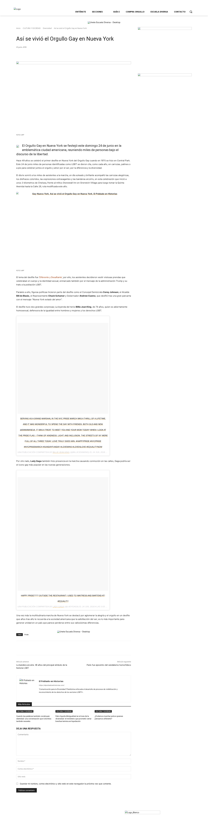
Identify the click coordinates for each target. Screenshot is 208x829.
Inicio (18, 28)
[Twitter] (198, 5)
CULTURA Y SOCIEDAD (32, 28)
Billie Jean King (61, 452)
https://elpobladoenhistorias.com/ (51, 685)
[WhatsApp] (56, 54)
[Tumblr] (60, 697)
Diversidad (47, 28)
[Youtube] (202, 5)
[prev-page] (94, 722)
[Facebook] (194, 5)
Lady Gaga (58, 606)
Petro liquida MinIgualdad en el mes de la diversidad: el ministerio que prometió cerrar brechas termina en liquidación (73, 718)
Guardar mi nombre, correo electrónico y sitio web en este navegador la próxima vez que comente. (65, 783)
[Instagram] (206, 5)
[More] (62, 54)
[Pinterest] (49, 54)
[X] (43, 54)
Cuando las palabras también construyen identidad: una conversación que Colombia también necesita (33, 718)
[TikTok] (55, 697)
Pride (26, 634)
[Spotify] (50, 697)
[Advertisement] (159, 137)
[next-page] (95, 722)
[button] (190, 11)
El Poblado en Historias (51, 681)
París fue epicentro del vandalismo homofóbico (109, 665)
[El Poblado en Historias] (27, 689)
